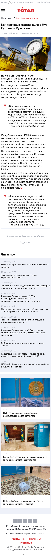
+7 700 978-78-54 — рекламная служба (25, 534)
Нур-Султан (38, 236)
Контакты (18, 539)
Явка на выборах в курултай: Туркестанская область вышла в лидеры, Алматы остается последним (23, 332)
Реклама (26, 543)
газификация (14, 236)
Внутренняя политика (27, 18)
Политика (6, 18)
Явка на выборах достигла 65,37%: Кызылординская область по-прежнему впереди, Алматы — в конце (20, 298)
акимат (26, 236)
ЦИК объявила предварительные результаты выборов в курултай (20, 414)
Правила (35, 539)
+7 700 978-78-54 (42, 2)
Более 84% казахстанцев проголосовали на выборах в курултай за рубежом (25, 458)
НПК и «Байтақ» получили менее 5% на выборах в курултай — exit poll (23, 502)
